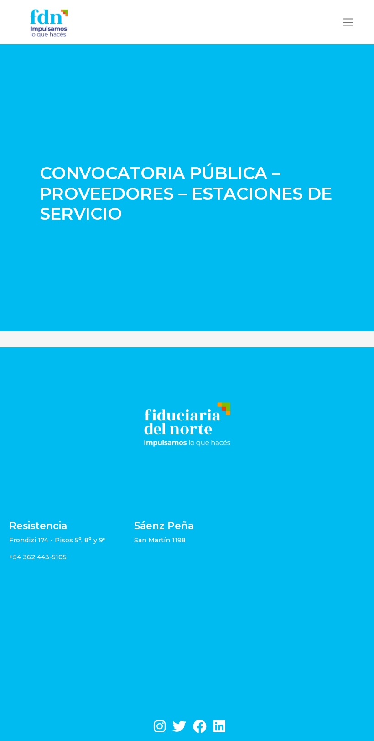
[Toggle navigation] (348, 22)
